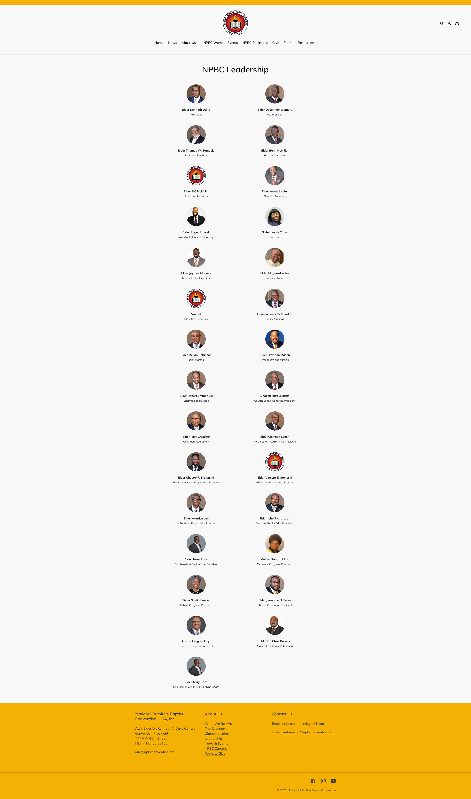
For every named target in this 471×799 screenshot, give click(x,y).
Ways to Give (215, 753)
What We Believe (218, 723)
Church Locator (216, 733)
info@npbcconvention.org (155, 752)
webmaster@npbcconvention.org (308, 732)
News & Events (216, 743)
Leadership (213, 738)
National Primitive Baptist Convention (312, 790)
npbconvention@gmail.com (303, 723)
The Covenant (215, 728)
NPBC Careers (216, 748)
